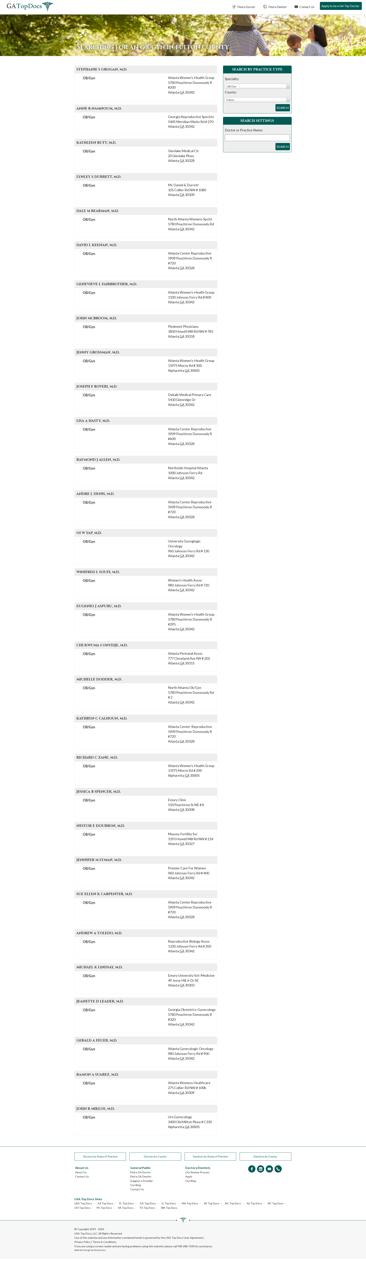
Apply (188, 1176)
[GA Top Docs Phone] (278, 1169)
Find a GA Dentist (140, 1176)
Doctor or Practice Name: (244, 130)
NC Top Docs (233, 1203)
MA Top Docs (190, 1203)
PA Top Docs (104, 1207)
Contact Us (306, 7)
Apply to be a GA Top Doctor (340, 6)
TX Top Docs (147, 1207)
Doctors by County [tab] (155, 1156)
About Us (81, 1172)
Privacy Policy (82, 1241)
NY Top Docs (275, 1203)
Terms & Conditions (104, 1241)
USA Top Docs (83, 1203)
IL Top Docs (169, 1203)
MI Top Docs (211, 1203)
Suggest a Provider (141, 1180)
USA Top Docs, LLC (85, 1233)
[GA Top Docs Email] (269, 1169)
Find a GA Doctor (140, 1172)
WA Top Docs (169, 1207)
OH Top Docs (82, 1207)
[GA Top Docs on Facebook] (251, 1169)
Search (283, 107)
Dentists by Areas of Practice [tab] (210, 1156)
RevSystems (100, 1250)
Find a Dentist (277, 7)
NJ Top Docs (254, 1203)
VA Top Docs (125, 1207)
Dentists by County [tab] (265, 1156)
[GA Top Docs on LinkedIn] (260, 1169)
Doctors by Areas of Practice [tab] (100, 1156)
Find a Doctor (246, 7)
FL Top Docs (126, 1203)
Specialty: (232, 79)
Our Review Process (197, 1172)
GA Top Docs (148, 1203)
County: (231, 92)
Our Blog (135, 1185)
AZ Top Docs (105, 1203)
